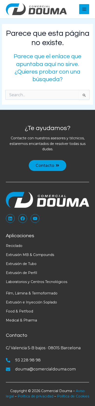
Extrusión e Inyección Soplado (31, 302)
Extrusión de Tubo (21, 264)
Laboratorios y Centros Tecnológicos (36, 282)
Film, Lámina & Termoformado (31, 293)
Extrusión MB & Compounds (30, 255)
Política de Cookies (73, 396)
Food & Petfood (19, 311)
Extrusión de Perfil (21, 273)
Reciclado (14, 246)
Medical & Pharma (21, 320)
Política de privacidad (35, 396)
